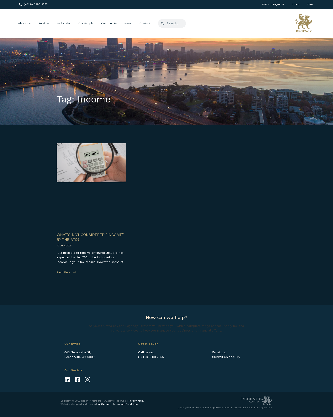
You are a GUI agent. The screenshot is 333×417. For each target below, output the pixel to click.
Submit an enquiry (226, 357)
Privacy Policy (136, 400)
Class (295, 4)
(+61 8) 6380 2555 (151, 357)
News (128, 23)
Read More (63, 272)
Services (44, 23)
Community (109, 23)
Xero (310, 4)
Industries (64, 23)
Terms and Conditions (125, 404)
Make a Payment (273, 4)
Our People (85, 23)
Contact (145, 23)
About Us (24, 23)
